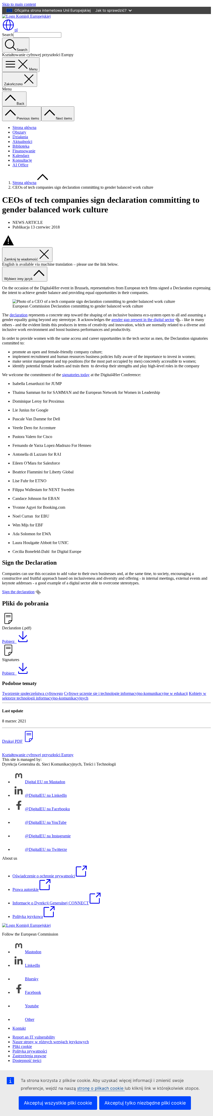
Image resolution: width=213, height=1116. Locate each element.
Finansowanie (23, 151)
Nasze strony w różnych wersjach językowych (50, 1042)
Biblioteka (20, 146)
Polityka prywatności (29, 1051)
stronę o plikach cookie (101, 1088)
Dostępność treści (26, 1060)
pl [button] (16, 30)
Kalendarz (20, 155)
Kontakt (19, 1028)
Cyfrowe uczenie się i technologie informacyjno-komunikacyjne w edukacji (126, 693)
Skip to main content (19, 4)
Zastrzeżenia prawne (29, 1056)
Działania (20, 137)
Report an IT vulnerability (33, 1037)
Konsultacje (22, 160)
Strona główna (24, 127)
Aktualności (22, 141)
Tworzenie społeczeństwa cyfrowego (32, 693)
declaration (19, 315)
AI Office (20, 165)
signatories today (76, 375)
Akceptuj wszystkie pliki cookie (58, 1103)
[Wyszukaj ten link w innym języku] (178, 320)
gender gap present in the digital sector (142, 319)
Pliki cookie (22, 1046)
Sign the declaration (18, 592)
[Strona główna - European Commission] (26, 16)
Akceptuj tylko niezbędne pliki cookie (145, 1103)
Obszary (19, 132)
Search (7, 34)
